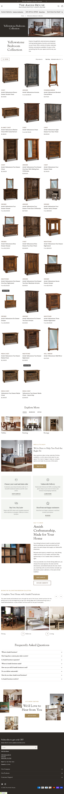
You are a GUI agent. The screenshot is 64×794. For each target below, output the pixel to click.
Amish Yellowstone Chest (30, 130)
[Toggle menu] (1, 6)
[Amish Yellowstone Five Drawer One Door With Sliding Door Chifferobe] (31, 150)
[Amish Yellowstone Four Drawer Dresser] (10, 189)
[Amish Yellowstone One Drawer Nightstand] (53, 226)
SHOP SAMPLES (16, 494)
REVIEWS (47, 515)
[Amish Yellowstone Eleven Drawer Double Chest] (10, 75)
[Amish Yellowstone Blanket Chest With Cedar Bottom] (10, 112)
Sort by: (48, 59)
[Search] (58, 6)
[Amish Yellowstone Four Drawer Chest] (53, 150)
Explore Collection (18, 12)
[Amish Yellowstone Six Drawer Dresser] (10, 301)
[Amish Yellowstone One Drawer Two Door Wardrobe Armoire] (31, 264)
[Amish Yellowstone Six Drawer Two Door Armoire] (31, 301)
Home (22, 16)
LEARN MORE (48, 494)
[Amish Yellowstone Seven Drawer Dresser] (53, 264)
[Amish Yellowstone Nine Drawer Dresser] (10, 226)
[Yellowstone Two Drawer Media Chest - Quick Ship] (31, 376)
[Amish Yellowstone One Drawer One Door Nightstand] (10, 264)
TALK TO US (40, 466)
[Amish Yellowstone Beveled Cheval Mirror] (53, 75)
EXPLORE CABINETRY (42, 583)
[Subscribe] (35, 747)
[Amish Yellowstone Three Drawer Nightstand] (53, 301)
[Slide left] (56, 596)
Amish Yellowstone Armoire (30, 92)
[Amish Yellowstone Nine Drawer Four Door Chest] (31, 226)
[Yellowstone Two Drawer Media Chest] (10, 376)
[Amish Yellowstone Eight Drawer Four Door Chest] (53, 112)
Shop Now (42, 12)
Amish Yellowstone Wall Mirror (53, 356)
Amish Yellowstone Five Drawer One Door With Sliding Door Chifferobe (31, 169)
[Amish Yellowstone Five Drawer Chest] (10, 150)
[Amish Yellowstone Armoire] (31, 75)
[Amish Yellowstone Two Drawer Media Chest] (10, 339)
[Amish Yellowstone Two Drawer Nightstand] (31, 339)
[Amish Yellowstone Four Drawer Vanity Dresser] (53, 189)
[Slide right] (61, 596)
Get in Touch (32, 715)
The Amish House (10, 787)
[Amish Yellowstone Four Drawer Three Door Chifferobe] (31, 189)
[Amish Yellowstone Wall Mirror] (53, 339)
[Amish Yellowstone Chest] (31, 112)
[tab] (32, 412)
